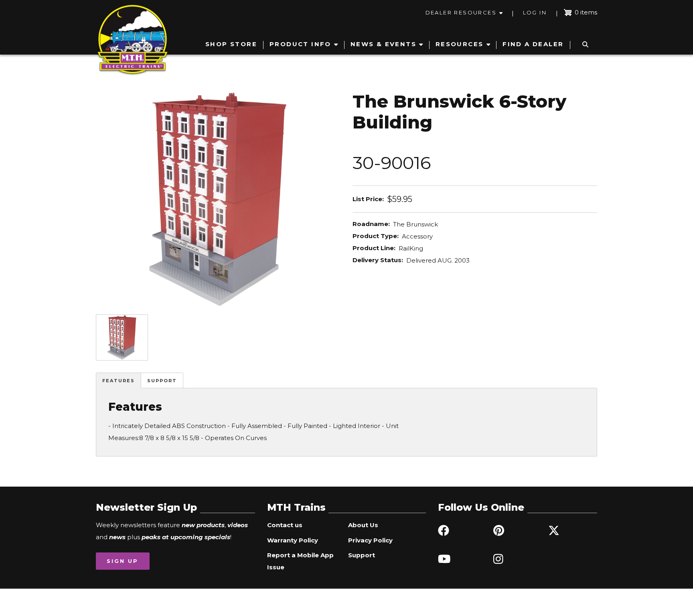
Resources (460, 44)
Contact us (284, 525)
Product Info (300, 44)
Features (118, 380)
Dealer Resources (461, 12)
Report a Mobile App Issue (300, 561)
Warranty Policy (292, 540)
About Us (363, 525)
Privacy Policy (370, 540)
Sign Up (122, 561)
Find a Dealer (533, 44)
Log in (535, 12)
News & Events (383, 44)
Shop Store (231, 44)
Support (162, 380)
